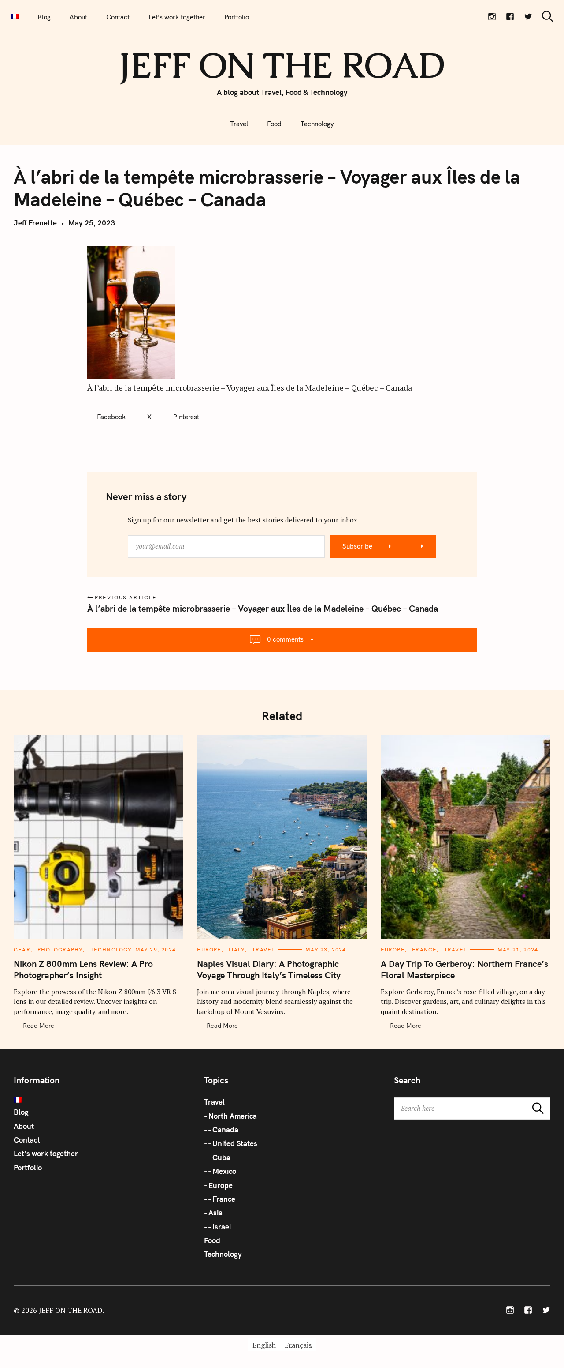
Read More (38, 1026)
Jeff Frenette (35, 222)
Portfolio (236, 17)
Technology (317, 124)
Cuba (221, 1157)
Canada (225, 1129)
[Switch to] (15, 16)
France (424, 949)
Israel (221, 1226)
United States (234, 1143)
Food (274, 124)
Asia (215, 1212)
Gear (22, 949)
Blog (44, 17)
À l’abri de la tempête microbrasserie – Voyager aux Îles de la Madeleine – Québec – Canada (262, 608)
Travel (239, 124)
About (78, 17)
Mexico (224, 1171)
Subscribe (357, 546)
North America (232, 1115)
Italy (237, 949)
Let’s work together (176, 17)
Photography (60, 949)
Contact (118, 17)
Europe (209, 949)
